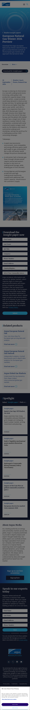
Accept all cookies (15, 704)
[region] (15, 698)
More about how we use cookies (9, 699)
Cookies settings (15, 707)
